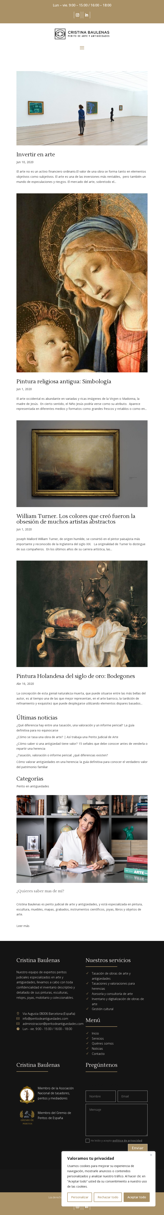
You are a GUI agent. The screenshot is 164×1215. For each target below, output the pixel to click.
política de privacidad (127, 1140)
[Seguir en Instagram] (77, 15)
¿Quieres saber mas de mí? (40, 891)
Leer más (22, 926)
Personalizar (79, 1197)
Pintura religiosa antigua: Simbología (63, 381)
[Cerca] (151, 1154)
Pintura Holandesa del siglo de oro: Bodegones (75, 676)
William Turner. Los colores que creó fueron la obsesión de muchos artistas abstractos (75, 519)
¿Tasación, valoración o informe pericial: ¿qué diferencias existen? (62, 755)
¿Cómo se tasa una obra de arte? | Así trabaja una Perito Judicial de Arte (67, 737)
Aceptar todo (136, 1197)
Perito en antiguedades (32, 786)
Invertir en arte (35, 154)
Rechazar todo (108, 1197)
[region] (108, 1178)
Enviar (138, 1147)
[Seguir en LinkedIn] (86, 15)
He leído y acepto (116, 1140)
